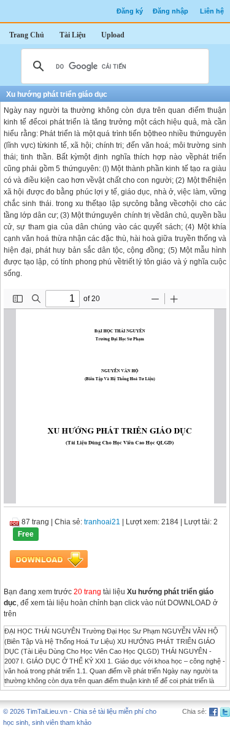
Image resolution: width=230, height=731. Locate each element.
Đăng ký (130, 11)
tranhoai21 (102, 522)
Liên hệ (212, 11)
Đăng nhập (170, 11)
